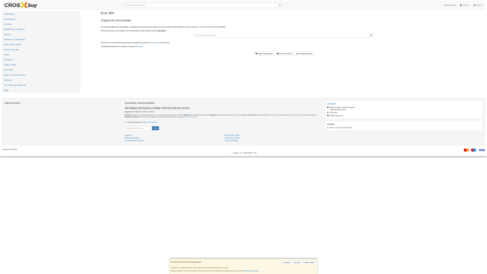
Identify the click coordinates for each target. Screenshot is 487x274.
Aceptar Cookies (309, 262)
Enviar (155, 128)
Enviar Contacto (285, 54)
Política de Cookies (251, 271)
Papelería (8, 80)
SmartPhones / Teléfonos (14, 29)
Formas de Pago (231, 141)
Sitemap (138, 46)
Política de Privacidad (190, 117)
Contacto (465, 5)
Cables (6, 55)
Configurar (286, 262)
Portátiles (8, 24)
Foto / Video (9, 70)
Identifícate (451, 5)
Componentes (9, 19)
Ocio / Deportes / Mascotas (15, 85)
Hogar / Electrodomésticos (14, 75)
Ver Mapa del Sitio (305, 54)
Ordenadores (9, 14)
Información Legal (232, 135)
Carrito (479, 5)
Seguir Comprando (265, 54)
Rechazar (296, 262)
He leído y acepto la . (142, 122)
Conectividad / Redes (12, 45)
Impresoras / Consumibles (14, 39)
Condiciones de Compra (134, 141)
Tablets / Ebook (10, 65)
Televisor (7, 34)
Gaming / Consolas (11, 50)
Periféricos (8, 60)
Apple (6, 90)
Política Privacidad (132, 138)
